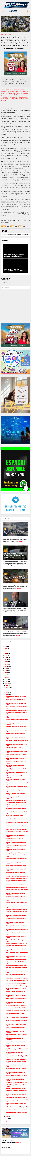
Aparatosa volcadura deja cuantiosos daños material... (15, 893)
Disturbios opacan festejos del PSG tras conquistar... (17, 978)
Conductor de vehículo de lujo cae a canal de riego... (15, 855)
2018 (6, 666)
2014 (6, 657)
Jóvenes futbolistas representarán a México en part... (16, 696)
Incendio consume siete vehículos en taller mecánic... (15, 1079)
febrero (7, 687)
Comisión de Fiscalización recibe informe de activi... (17, 829)
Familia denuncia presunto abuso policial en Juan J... (16, 805)
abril (7, 692)
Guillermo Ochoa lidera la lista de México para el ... (17, 1107)
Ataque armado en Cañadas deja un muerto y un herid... (16, 744)
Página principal (6, 1147)
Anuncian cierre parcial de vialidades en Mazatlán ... (17, 890)
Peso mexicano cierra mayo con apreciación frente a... (16, 859)
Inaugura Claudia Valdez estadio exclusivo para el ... (17, 1010)
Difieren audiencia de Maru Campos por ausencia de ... (17, 783)
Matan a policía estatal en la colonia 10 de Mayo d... (17, 1008)
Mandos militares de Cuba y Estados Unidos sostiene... (15, 862)
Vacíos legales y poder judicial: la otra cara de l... (16, 853)
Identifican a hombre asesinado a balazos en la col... (16, 843)
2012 (6, 653)
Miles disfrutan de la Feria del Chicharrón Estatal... (17, 1082)
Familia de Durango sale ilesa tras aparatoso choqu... (15, 1085)
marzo (7, 690)
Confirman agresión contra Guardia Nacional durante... (15, 776)
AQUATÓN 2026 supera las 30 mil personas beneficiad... (15, 766)
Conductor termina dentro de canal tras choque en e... (17, 884)
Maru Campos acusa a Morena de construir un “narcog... (16, 946)
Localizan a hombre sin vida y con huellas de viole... (17, 887)
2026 (6, 683)
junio (7, 1116)
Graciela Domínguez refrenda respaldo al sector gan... (16, 755)
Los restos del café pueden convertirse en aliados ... (17, 909)
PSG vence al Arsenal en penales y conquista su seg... (16, 940)
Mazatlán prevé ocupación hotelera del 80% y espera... (16, 937)
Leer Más (21, 541)
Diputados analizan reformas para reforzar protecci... (15, 835)
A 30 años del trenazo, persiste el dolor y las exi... (16, 802)
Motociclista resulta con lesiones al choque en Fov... (17, 1097)
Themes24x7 (18, 1142)
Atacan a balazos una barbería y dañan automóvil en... (17, 930)
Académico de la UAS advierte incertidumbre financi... (15, 734)
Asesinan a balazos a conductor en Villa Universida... (14, 816)
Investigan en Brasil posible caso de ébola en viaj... (17, 986)
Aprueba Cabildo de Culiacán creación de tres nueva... (16, 759)
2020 (6, 670)
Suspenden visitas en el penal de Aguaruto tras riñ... (16, 1024)
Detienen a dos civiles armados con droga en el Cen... (16, 1104)
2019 (6, 668)
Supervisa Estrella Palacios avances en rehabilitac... (14, 748)
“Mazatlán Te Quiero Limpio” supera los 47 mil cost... (17, 896)
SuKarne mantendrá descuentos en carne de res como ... (16, 869)
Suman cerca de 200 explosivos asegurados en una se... (17, 741)
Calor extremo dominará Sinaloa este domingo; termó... (16, 995)
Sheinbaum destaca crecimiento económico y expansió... (15, 1028)
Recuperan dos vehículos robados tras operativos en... (16, 899)
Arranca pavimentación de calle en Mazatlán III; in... (16, 812)
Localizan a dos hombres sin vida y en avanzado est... (16, 915)
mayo (7, 694)
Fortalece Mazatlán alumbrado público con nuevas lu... (17, 790)
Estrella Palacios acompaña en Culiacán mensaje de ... (17, 1049)
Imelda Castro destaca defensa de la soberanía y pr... (16, 1069)
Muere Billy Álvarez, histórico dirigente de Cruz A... (17, 983)
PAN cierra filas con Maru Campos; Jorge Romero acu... (16, 1076)
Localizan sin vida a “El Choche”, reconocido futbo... (17, 1059)
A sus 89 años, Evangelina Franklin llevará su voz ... (16, 912)
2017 (6, 664)
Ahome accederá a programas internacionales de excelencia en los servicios (15, 270)
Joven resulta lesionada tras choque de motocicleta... (14, 1038)
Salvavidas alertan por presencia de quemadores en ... (17, 933)
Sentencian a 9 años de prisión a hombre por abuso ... (16, 903)
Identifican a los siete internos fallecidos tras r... (16, 1088)
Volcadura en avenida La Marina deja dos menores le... (17, 1094)
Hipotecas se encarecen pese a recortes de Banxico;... (15, 1002)
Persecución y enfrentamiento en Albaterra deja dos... (16, 949)
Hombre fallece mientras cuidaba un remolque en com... (16, 1035)
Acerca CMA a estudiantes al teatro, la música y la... (16, 730)
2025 (6, 681)
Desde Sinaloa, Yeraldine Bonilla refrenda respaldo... (15, 1031)
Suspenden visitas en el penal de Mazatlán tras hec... (16, 1042)
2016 (6, 662)
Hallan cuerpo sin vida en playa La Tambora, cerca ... (17, 953)
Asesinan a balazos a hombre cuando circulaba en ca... (16, 1021)
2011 (6, 651)
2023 (6, 677)
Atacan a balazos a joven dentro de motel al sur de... (16, 999)
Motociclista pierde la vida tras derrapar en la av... (17, 965)
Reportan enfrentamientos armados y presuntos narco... (16, 971)
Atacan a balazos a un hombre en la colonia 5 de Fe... (16, 773)
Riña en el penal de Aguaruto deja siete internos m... (17, 1005)
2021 (6, 673)
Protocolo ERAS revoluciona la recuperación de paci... (16, 881)
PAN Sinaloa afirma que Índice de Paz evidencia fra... (16, 700)
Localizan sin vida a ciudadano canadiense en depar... (15, 737)
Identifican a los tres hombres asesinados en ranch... (15, 992)
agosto (7, 1121)
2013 (6, 655)
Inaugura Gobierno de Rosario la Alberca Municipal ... (17, 819)
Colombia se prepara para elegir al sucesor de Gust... (16, 988)
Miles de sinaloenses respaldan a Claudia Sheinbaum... (14, 1053)
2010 (6, 649)
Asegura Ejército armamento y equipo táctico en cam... (16, 716)
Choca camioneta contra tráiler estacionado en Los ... (17, 1017)
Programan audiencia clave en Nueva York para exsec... (16, 751)
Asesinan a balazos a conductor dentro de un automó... (15, 780)
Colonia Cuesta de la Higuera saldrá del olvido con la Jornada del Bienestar (14, 255)
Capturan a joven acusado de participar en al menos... (16, 922)
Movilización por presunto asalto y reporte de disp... (16, 919)
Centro (6, 34)
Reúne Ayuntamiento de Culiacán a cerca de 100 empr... (16, 787)
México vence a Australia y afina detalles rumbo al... (16, 962)
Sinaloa (10, 34)
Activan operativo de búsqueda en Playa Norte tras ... (17, 1056)
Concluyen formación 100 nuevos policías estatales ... (17, 823)
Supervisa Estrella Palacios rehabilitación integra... (17, 710)
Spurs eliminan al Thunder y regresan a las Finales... (17, 959)
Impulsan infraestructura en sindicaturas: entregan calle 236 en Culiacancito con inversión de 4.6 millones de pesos (14, 99)
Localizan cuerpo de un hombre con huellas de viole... (16, 1065)
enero (7, 685)
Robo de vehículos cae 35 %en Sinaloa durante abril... (16, 703)
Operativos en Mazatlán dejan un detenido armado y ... (17, 720)
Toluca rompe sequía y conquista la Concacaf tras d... (16, 968)
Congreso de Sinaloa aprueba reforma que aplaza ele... (16, 713)
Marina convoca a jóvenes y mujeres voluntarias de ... (17, 1100)
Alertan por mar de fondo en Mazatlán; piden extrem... (15, 1072)
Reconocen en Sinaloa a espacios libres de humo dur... (16, 727)
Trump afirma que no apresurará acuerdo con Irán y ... (17, 981)
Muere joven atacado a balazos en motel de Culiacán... (15, 1014)
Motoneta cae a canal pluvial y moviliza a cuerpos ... (16, 1091)
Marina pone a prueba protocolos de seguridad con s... (17, 832)
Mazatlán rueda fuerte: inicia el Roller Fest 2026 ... (17, 943)
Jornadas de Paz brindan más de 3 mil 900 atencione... (15, 839)
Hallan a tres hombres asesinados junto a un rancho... (15, 975)
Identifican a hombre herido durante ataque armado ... (15, 794)
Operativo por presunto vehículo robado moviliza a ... (17, 826)
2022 (6, 675)
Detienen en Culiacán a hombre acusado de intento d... (17, 707)
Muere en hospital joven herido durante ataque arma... (16, 797)
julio (7, 1119)
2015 (6, 659)
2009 (6, 646)
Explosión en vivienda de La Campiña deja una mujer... (16, 809)
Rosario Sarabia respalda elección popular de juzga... (15, 850)
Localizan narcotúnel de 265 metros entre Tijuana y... (16, 1113)
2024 (6, 679)
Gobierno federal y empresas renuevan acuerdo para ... (16, 866)
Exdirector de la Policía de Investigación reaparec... (17, 876)
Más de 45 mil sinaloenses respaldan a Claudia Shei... (16, 1062)
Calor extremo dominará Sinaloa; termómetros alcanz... (15, 873)
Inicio (2, 34)
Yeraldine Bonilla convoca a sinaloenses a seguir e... (17, 800)
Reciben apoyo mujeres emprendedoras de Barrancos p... (15, 723)
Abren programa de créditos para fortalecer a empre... (16, 926)
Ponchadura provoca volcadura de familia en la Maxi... (16, 956)
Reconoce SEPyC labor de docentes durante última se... (16, 769)
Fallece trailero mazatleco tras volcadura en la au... (16, 846)
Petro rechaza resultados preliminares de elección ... (16, 1109)
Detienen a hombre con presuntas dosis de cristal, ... (17, 878)
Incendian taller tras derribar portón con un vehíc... (15, 1046)
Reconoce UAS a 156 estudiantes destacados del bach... (16, 762)
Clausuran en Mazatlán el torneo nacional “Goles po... (16, 906)
